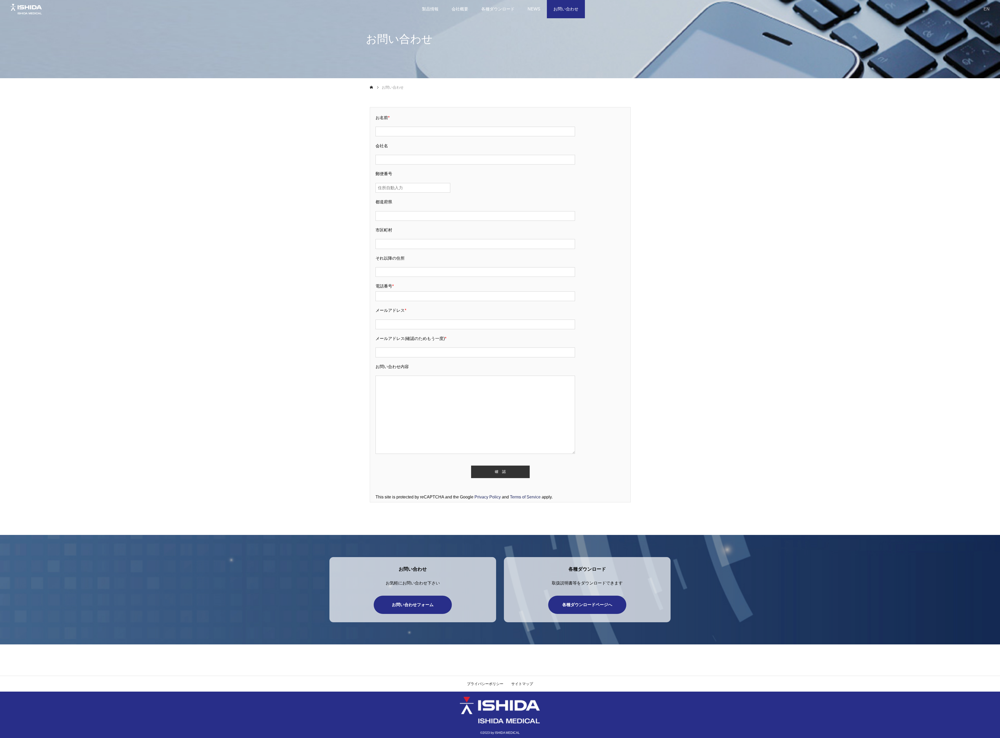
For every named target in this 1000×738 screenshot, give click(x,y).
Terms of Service (525, 497)
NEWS (534, 9)
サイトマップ (522, 684)
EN (987, 9)
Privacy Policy (487, 497)
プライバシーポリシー (485, 684)
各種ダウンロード (498, 9)
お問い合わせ (565, 9)
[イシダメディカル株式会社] (41, 9)
